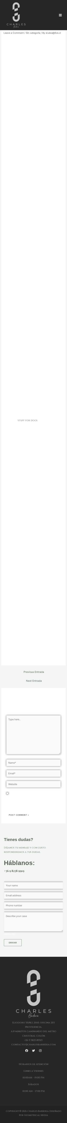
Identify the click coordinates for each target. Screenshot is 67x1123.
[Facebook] (26, 1050)
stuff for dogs (27, 420)
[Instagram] (40, 1050)
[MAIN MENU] (60, 15)
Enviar (13, 942)
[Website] (33, 784)
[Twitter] (33, 1050)
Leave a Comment (14, 32)
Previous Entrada (34, 671)
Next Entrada (34, 680)
